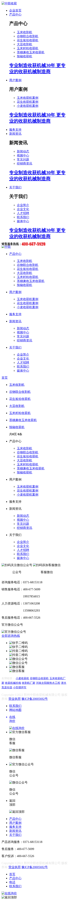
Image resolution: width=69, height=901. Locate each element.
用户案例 (15, 80)
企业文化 (23, 209)
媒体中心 (23, 221)
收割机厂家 (28, 682)
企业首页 (15, 10)
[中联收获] (9, 3)
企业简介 (23, 205)
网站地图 (15, 709)
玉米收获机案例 (27, 97)
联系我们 (23, 217)
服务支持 (15, 129)
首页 (5, 377)
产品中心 (15, 14)
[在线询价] (9, 893)
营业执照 (14, 698)
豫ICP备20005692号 (34, 698)
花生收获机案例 (27, 101)
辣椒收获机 (24, 56)
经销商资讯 (24, 163)
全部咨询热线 (11, 635)
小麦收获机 (22, 678)
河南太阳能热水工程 (48, 682)
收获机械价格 (13, 682)
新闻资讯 (15, 133)
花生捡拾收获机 (27, 40)
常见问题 (23, 159)
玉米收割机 (24, 32)
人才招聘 (23, 213)
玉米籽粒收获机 (27, 48)
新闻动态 (23, 151)
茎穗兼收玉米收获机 (30, 52)
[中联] (6, 246)
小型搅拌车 (19, 687)
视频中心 (23, 155)
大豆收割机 (24, 44)
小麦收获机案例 (27, 105)
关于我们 (15, 187)
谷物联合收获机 (39, 678)
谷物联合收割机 (27, 36)
